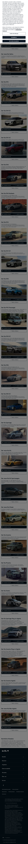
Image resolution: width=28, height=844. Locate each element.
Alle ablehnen (14, 37)
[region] (14, 21)
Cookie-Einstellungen (14, 33)
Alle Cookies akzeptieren (14, 41)
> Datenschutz (18, 29)
